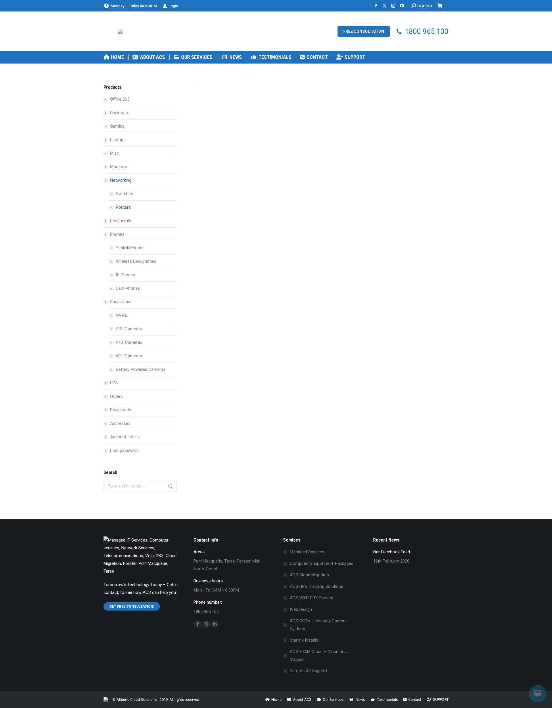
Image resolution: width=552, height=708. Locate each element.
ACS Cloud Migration (309, 574)
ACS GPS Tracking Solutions (316, 586)
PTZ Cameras (129, 342)
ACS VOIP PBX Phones (311, 597)
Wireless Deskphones (136, 261)
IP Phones (125, 274)
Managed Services (307, 551)
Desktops (119, 112)
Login (173, 6)
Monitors (118, 166)
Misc (114, 153)
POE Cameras (129, 328)
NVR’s (121, 315)
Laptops (118, 139)
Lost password (124, 450)
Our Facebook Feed (391, 551)
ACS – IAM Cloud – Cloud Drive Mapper (319, 655)
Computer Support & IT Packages (321, 563)
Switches (124, 193)
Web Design (301, 609)
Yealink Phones (130, 247)
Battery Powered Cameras (141, 369)
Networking (120, 180)
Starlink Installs (304, 640)
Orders (116, 396)
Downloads (120, 409)
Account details (125, 437)
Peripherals (120, 220)
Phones (117, 234)
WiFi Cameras (129, 355)
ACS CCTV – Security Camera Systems (318, 624)
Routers (123, 207)
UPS (114, 382)
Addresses (120, 423)
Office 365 (119, 99)
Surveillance (121, 301)
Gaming (117, 126)
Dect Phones (128, 288)
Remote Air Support (308, 671)
